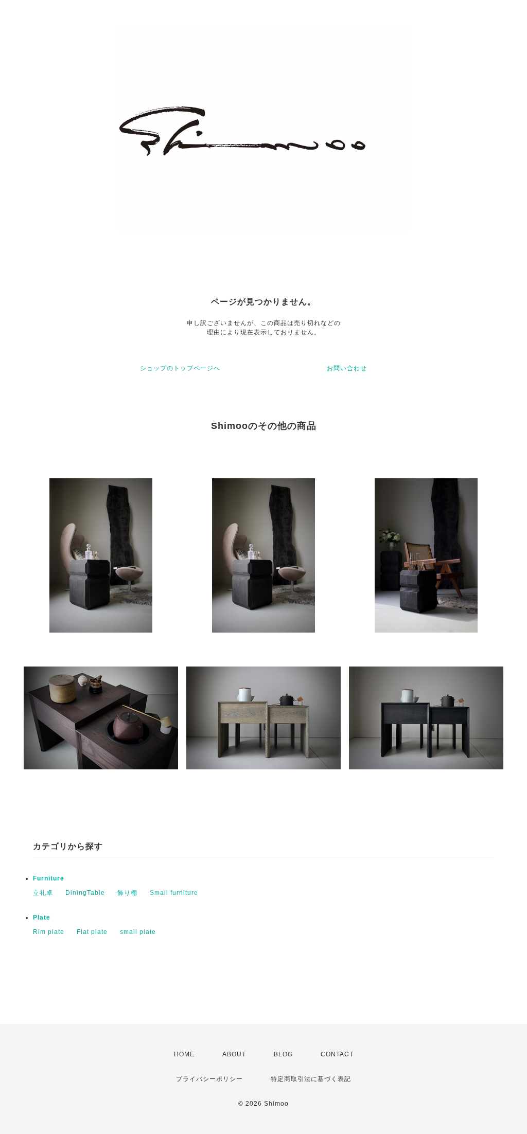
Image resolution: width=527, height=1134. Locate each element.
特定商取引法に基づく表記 (311, 1079)
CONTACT (337, 1054)
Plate (41, 917)
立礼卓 (43, 892)
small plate (138, 931)
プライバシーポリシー (209, 1079)
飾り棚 (127, 892)
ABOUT (234, 1054)
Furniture (48, 878)
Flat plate (92, 931)
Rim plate (48, 931)
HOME (184, 1054)
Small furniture (174, 892)
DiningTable (85, 892)
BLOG (283, 1054)
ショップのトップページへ (180, 368)
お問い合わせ (347, 368)
